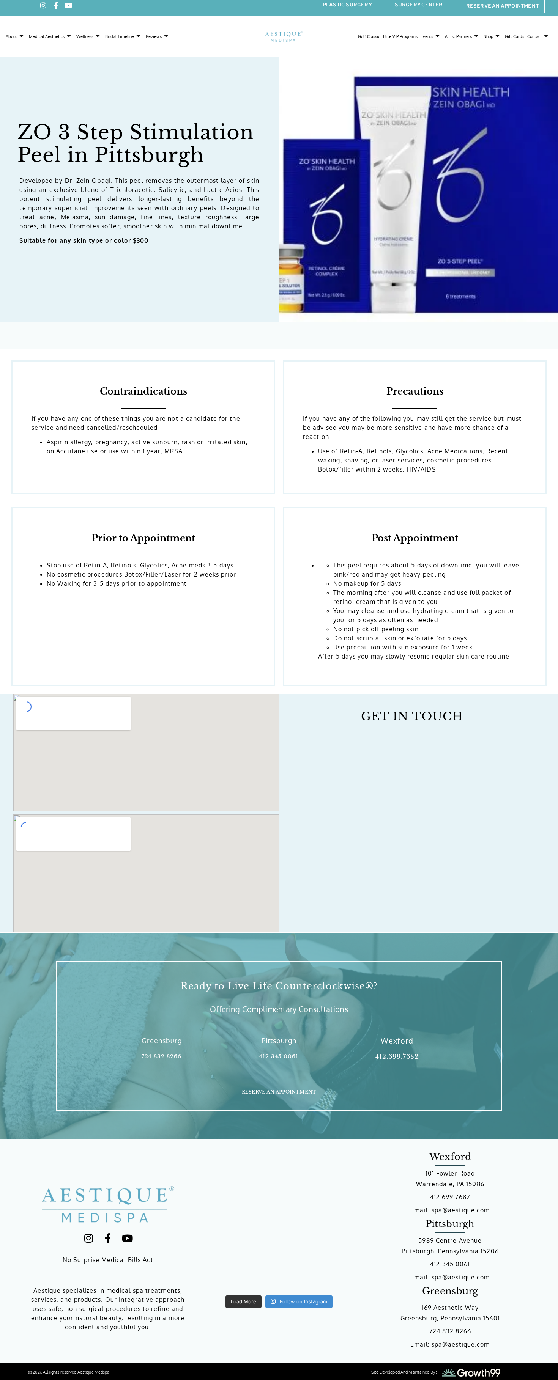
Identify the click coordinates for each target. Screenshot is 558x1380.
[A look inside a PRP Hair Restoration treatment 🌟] (237, 1190)
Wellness (84, 41)
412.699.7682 (397, 1046)
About (11, 41)
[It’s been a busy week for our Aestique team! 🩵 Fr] (321, 1274)
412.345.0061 (278, 1046)
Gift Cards (514, 41)
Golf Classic (369, 41)
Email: (421, 1200)
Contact (534, 41)
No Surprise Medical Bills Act (108, 1249)
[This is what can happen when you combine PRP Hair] (321, 1190)
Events (427, 41)
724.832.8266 (161, 1046)
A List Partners (458, 41)
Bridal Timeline (119, 41)
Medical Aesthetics (47, 41)
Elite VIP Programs (400, 41)
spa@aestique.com (461, 1200)
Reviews (154, 41)
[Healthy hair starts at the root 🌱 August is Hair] (237, 1274)
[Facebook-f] (55, 10)
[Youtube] (68, 10)
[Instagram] (43, 10)
